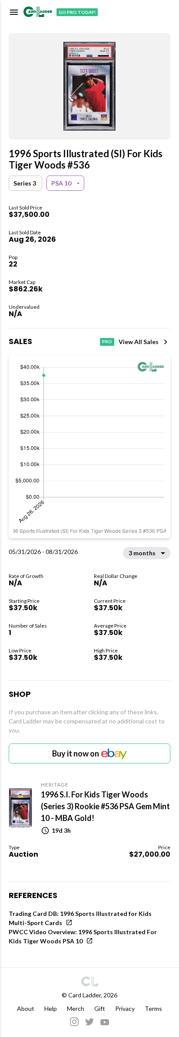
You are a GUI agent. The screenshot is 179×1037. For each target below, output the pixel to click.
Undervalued (24, 307)
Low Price (20, 650)
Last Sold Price (25, 207)
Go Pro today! (77, 12)
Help (50, 1008)
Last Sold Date (25, 232)
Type (14, 847)
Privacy (125, 1008)
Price (164, 847)
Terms (153, 1008)
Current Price (110, 601)
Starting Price (24, 601)
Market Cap (22, 282)
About (25, 1008)
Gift (99, 1008)
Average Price (110, 625)
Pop (13, 257)
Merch (75, 1008)
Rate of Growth (26, 576)
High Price (106, 650)
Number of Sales (28, 625)
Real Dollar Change (115, 576)
